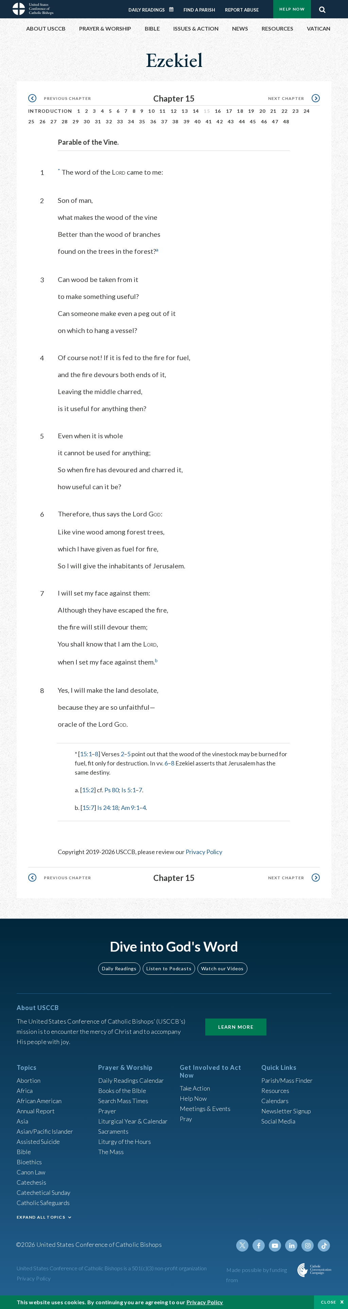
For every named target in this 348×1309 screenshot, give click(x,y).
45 (253, 121)
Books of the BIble (122, 1090)
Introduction (50, 111)
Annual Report (36, 1111)
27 (53, 121)
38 (175, 121)
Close (328, 1302)
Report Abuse (242, 10)
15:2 (88, 790)
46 (264, 121)
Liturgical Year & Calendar (133, 1121)
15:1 (86, 754)
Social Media (278, 1121)
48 (286, 121)
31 (98, 121)
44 (242, 121)
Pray (186, 1118)
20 (262, 111)
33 (120, 121)
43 (231, 121)
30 (87, 121)
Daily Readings (146, 10)
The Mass (111, 1151)
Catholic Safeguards (43, 1202)
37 (164, 121)
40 (197, 121)
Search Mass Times (123, 1100)
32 (109, 121)
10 (151, 111)
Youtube (275, 1245)
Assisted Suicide (38, 1141)
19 (251, 111)
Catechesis (31, 1182)
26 (42, 121)
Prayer (107, 1111)
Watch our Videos (222, 968)
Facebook (259, 1245)
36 (153, 121)
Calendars (275, 1100)
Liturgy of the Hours (124, 1141)
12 (174, 111)
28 (65, 121)
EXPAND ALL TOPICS (41, 1217)
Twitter (242, 1245)
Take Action (195, 1088)
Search (322, 8)
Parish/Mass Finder (287, 1080)
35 (142, 121)
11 (162, 111)
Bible (24, 1151)
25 (31, 121)
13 (184, 111)
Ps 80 (111, 790)
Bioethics (29, 1162)
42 (219, 121)
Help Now (292, 9)
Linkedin (291, 1245)
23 (295, 111)
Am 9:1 (130, 807)
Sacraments (113, 1131)
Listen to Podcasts (168, 968)
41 (209, 121)
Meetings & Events (205, 1108)
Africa (25, 1090)
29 (75, 121)
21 (273, 111)
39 (187, 121)
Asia (22, 1121)
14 (196, 111)
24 (306, 111)
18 (240, 111)
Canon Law (31, 1172)
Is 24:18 (107, 807)
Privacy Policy (204, 851)
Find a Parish (199, 10)
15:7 (88, 807)
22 (284, 111)
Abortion (28, 1080)
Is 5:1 (128, 790)
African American (39, 1100)
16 (218, 111)
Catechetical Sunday (43, 1192)
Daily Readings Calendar (174, 9)
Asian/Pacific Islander (45, 1131)
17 (229, 111)
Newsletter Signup (286, 1111)
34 (131, 121)
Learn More (236, 1027)
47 (275, 121)
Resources (275, 1090)
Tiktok (324, 1245)
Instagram (307, 1245)
